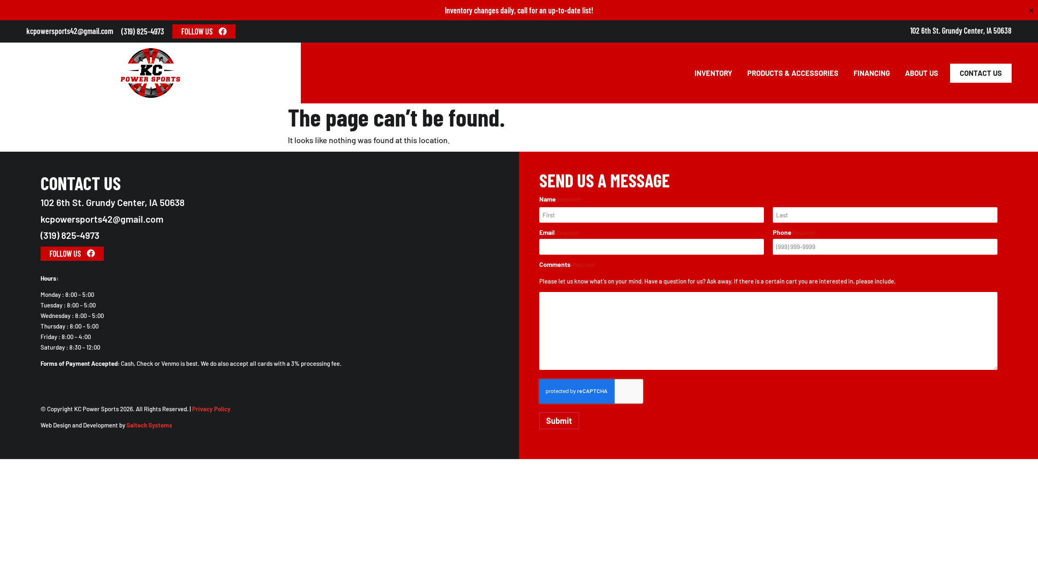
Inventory (713, 73)
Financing (872, 73)
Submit (559, 420)
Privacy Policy (211, 408)
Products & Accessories (793, 73)
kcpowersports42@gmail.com (69, 31)
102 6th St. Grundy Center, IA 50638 (961, 30)
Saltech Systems (149, 425)
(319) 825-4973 (142, 31)
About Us (921, 73)
